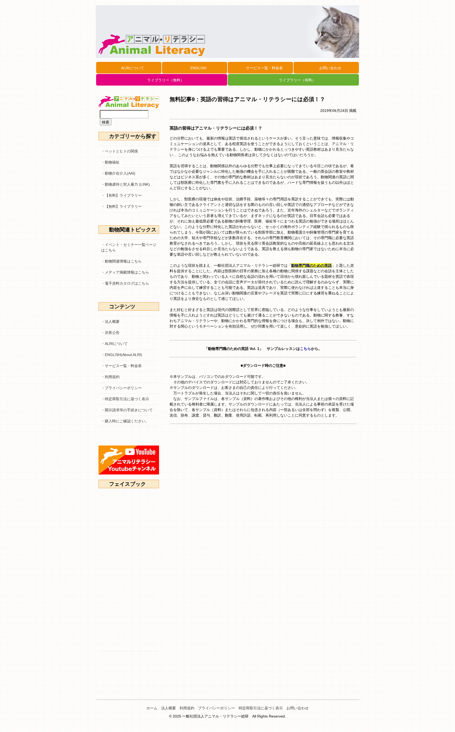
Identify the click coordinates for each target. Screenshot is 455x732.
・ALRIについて (114, 344)
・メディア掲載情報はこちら (125, 272)
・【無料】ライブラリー (121, 206)
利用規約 (187, 708)
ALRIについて (132, 68)
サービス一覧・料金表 (264, 68)
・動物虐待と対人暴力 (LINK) (125, 184)
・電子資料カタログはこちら (125, 283)
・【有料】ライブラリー (121, 195)
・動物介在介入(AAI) (118, 173)
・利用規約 (110, 377)
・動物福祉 (110, 162)
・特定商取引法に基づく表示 (125, 399)
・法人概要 (110, 321)
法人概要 (168, 708)
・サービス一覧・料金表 (121, 366)
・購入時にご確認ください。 (125, 421)
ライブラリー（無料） (165, 80)
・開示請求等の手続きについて (127, 410)
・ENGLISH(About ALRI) (121, 355)
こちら (305, 349)
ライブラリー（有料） (297, 80)
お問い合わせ (330, 68)
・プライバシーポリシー (121, 388)
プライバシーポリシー (216, 708)
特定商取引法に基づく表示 (261, 708)
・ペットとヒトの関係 (119, 151)
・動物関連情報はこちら (121, 261)
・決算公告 (110, 332)
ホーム (151, 708)
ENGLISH (198, 68)
